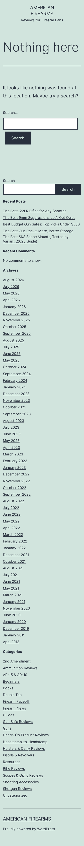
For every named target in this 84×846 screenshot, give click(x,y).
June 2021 (11, 581)
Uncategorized (15, 795)
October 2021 (14, 561)
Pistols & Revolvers (18, 755)
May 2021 (11, 588)
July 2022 (11, 508)
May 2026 (11, 293)
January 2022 (14, 548)
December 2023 (16, 394)
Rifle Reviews (14, 768)
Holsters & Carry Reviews (24, 748)
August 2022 (13, 501)
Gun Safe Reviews (18, 722)
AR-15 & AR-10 (15, 675)
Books (8, 688)
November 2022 (16, 481)
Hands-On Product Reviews (26, 735)
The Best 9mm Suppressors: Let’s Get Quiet (39, 217)
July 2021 (11, 575)
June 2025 (12, 354)
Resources (11, 762)
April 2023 (11, 447)
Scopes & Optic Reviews (23, 775)
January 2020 (14, 622)
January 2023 (14, 467)
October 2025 (14, 327)
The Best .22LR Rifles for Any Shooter (34, 211)
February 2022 (15, 541)
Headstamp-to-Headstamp (25, 742)
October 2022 (14, 488)
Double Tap (12, 695)
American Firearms (27, 819)
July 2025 (11, 347)
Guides (8, 715)
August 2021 (13, 568)
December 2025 (16, 313)
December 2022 (16, 474)
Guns (7, 728)
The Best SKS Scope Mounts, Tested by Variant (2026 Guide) (36, 239)
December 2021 (16, 555)
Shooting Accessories (21, 782)
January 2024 (14, 387)
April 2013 (11, 642)
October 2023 (14, 407)
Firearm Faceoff (16, 701)
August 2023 (13, 421)
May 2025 (11, 360)
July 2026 (11, 286)
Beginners (11, 681)
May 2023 (11, 441)
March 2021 (12, 595)
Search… (10, 113)
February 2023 (15, 461)
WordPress (46, 829)
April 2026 (11, 300)
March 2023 (13, 454)
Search (9, 181)
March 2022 (13, 534)
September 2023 (17, 414)
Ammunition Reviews (20, 668)
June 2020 (12, 615)
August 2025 (13, 340)
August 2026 (13, 280)
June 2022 (12, 514)
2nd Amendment (17, 661)
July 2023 (11, 427)
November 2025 (16, 320)
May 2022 (11, 521)
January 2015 (14, 635)
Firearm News (14, 708)
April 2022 (11, 528)
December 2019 (16, 628)
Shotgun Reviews (17, 789)
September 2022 (17, 494)
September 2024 (17, 374)
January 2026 (14, 307)
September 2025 (17, 333)
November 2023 (16, 400)
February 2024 (15, 380)
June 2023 (12, 434)
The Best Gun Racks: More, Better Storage (38, 231)
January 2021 (14, 602)
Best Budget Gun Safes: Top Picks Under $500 (41, 224)
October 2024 (14, 367)
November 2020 (16, 608)
